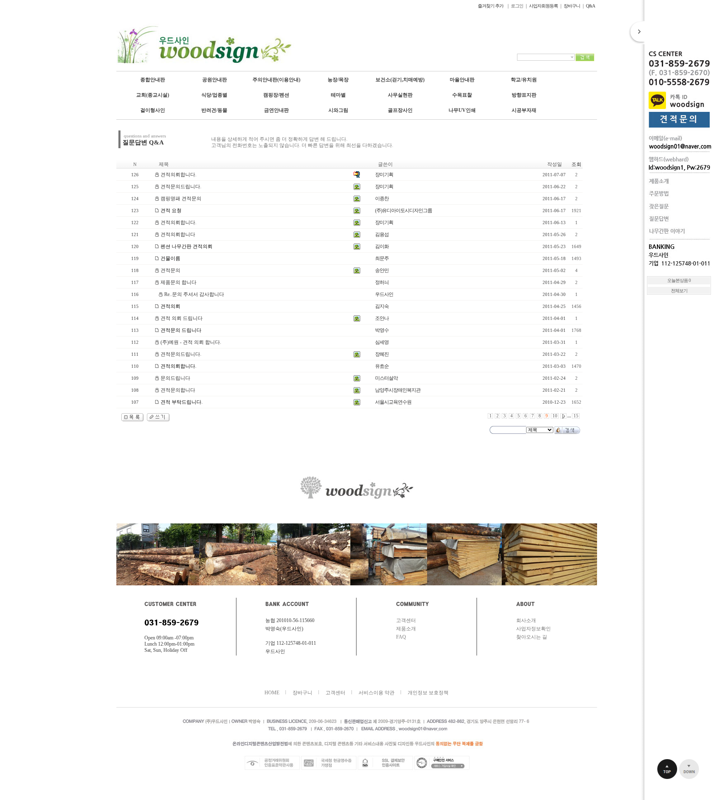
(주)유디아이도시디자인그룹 (403, 210)
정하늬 (382, 282)
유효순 (382, 366)
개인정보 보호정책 (428, 693)
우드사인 (384, 294)
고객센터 (406, 620)
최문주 (382, 258)
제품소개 (406, 629)
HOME (271, 693)
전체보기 (679, 291)
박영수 (382, 330)
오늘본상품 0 (679, 280)
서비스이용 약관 (376, 693)
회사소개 (526, 620)
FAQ (401, 637)
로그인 (517, 5)
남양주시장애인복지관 (397, 390)
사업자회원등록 (543, 5)
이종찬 (382, 198)
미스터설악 (386, 378)
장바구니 (572, 5)
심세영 (382, 342)
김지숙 (382, 306)
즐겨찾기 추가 (491, 5)
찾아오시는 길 (531, 637)
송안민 (382, 270)
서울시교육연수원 (393, 402)
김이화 (382, 246)
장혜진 (382, 354)
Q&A (590, 5)
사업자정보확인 (533, 629)
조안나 (382, 318)
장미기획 (384, 175)
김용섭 (382, 234)
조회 (576, 164)
